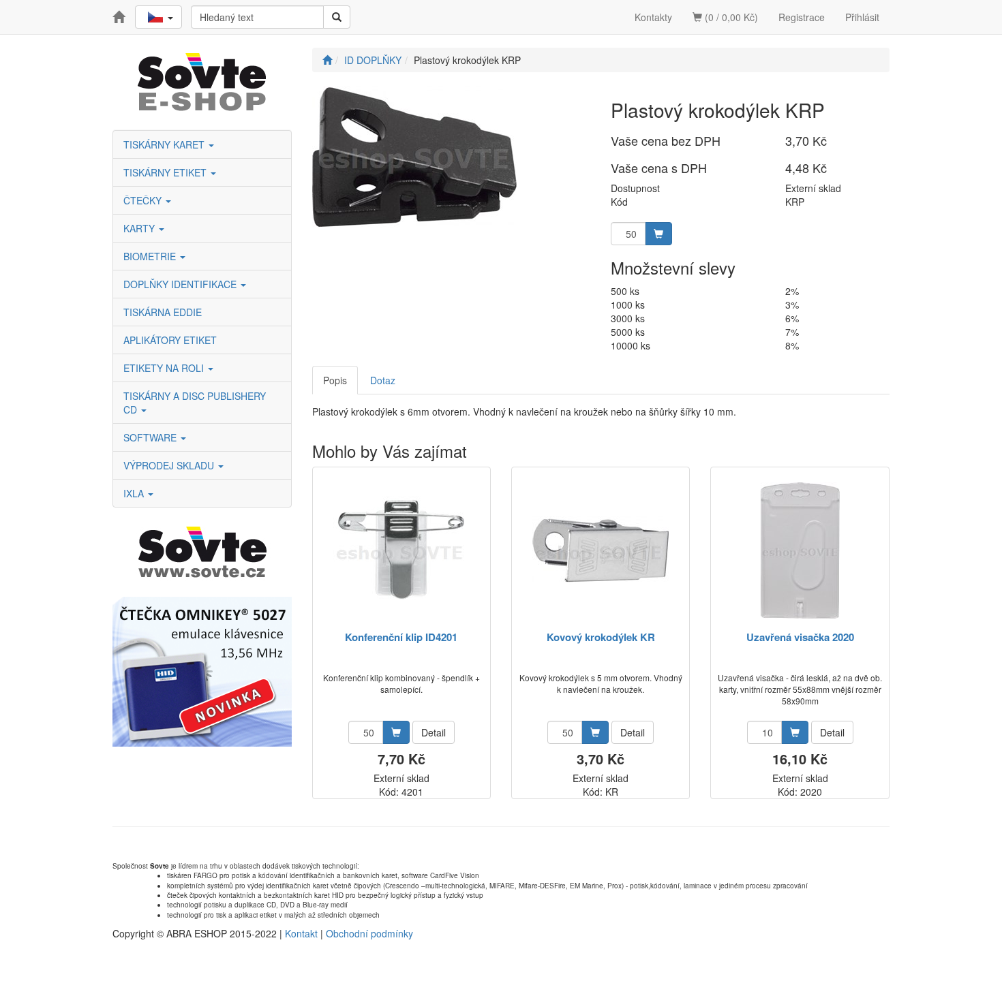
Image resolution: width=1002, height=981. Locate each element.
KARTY (140, 228)
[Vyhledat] (336, 17)
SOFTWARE (151, 437)
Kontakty (653, 17)
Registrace (801, 17)
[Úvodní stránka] (327, 60)
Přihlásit (862, 17)
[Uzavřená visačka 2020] (800, 550)
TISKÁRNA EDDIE (162, 312)
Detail (433, 732)
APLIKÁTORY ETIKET (170, 340)
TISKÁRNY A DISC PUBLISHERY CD (194, 402)
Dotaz (382, 380)
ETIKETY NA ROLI (165, 368)
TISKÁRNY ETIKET (166, 172)
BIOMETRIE (151, 256)
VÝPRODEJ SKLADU (170, 465)
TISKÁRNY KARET (165, 144)
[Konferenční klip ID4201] (401, 550)
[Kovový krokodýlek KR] (600, 550)
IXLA (135, 493)
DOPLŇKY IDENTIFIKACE (181, 284)
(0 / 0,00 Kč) (730, 17)
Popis (335, 380)
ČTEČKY (143, 200)
